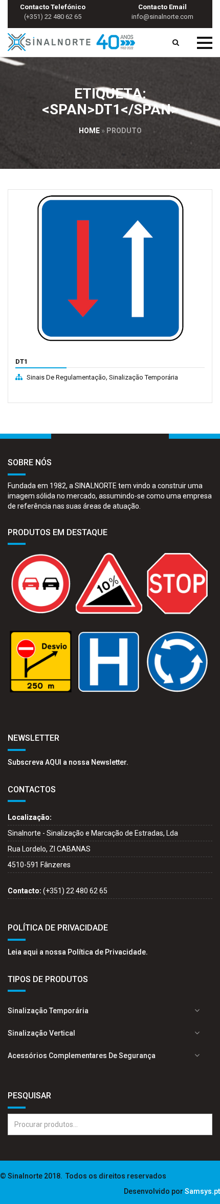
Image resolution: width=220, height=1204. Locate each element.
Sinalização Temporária (143, 377)
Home (89, 131)
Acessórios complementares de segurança (82, 1055)
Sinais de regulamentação (66, 377)
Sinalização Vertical (41, 1033)
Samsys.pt (202, 1191)
